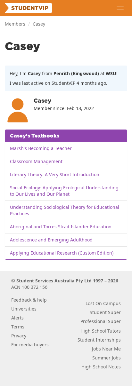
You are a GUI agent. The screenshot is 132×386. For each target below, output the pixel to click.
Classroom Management (36, 161)
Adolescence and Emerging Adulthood (51, 240)
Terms (17, 327)
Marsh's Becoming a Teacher (41, 148)
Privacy (18, 336)
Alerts (17, 318)
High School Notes (101, 367)
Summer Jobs (106, 358)
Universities (24, 309)
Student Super (105, 312)
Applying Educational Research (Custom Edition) (61, 253)
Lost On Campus (103, 303)
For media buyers (30, 345)
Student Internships (99, 340)
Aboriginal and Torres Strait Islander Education (60, 227)
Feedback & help (29, 300)
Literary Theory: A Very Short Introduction (54, 174)
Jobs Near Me (106, 349)
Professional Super (100, 321)
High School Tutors (100, 331)
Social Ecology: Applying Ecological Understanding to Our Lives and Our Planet (64, 191)
